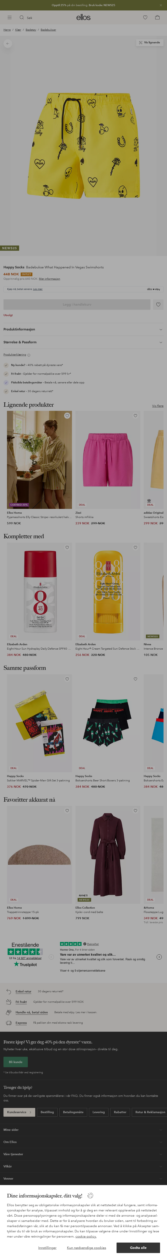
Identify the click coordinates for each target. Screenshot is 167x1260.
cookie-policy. (86, 1236)
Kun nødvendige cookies (86, 1248)
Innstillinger (47, 1248)
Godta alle (138, 1248)
